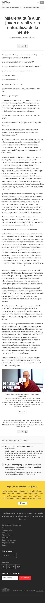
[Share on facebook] (19, 46)
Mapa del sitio (7, 530)
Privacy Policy (7, 535)
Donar (22, 503)
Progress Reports (8, 543)
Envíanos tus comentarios (11, 525)
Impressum (39, 591)
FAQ (3, 527)
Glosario (5, 532)
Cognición (22, 412)
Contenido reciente (9, 540)
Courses (5, 545)
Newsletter (6, 537)
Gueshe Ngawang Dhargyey (19, 37)
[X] (22, 46)
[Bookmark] (26, 46)
